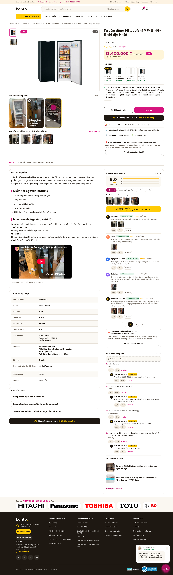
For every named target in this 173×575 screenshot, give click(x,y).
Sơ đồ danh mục (138, 535)
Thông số (21, 162)
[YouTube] (36, 557)
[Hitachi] (31, 505)
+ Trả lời (128, 230)
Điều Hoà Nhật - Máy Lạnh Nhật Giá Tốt (88, 532)
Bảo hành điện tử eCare (141, 539)
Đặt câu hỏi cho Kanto (118, 359)
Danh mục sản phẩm (29, 16)
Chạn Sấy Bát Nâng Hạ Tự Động (88, 540)
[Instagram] (24, 557)
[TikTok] (30, 557)
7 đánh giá (121, 47)
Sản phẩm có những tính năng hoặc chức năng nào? (38, 411)
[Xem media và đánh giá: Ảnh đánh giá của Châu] (25, 139)
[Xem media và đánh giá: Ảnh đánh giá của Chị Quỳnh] (114, 224)
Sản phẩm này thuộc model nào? (29, 397)
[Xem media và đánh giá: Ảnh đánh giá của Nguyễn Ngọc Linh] (114, 311)
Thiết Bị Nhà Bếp (35, 23)
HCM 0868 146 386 (24, 537)
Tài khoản (153, 2)
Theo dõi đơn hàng (132, 2)
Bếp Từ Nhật (53, 523)
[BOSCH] (155, 505)
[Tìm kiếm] (127, 9)
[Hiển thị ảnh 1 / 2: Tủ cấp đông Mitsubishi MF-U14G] (13, 33)
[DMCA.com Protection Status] (133, 569)
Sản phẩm (23, 23)
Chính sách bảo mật (112, 527)
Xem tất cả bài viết (114, 489)
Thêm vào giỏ (120, 110)
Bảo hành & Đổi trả (111, 523)
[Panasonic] (64, 505)
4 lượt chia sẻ (94, 131)
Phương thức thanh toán (113, 535)
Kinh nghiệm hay (65, 16)
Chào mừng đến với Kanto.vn (26, 2)
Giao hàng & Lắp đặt (112, 531)
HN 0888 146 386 (23, 531)
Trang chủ (13, 23)
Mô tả (11, 162)
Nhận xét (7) (38, 162)
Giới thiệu (79, 16)
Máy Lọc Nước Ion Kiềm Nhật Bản (60, 539)
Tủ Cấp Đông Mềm (52, 23)
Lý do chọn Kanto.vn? (103, 16)
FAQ (29, 162)
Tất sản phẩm (50, 16)
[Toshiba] (99, 505)
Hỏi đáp (49, 162)
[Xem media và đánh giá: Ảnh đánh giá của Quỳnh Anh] (37, 139)
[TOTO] (129, 505)
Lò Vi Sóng (80, 536)
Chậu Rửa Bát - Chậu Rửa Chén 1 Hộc (88, 545)
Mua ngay (144, 2)
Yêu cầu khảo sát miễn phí (134, 152)
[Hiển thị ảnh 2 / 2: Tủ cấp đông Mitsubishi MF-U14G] (13, 42)
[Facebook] (18, 557)
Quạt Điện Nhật (82, 527)
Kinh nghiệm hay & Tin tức (142, 531)
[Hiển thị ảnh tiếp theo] (96, 60)
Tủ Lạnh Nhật (53, 527)
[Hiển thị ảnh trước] (22, 60)
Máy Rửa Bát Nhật (55, 543)
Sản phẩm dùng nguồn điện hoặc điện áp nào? (35, 404)
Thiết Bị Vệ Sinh (82, 523)
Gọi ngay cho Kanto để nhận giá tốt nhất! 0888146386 (59, 2)
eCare (89, 16)
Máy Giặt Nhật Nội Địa (56, 531)
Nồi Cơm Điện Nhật (55, 535)
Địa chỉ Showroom (116, 2)
